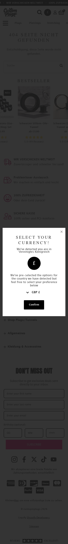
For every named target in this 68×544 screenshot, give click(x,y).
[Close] (61, 232)
